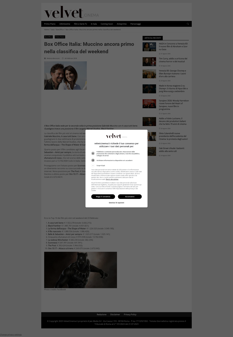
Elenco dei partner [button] (112, 179)
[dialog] (116, 168)
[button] (116, 165)
